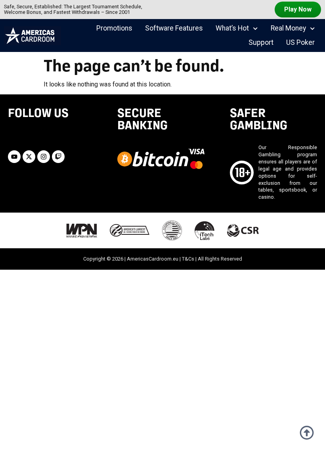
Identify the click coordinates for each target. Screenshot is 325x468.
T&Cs (188, 259)
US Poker (300, 42)
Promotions (114, 28)
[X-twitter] (29, 156)
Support (261, 42)
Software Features (174, 28)
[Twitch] (58, 156)
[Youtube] (14, 156)
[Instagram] (43, 156)
